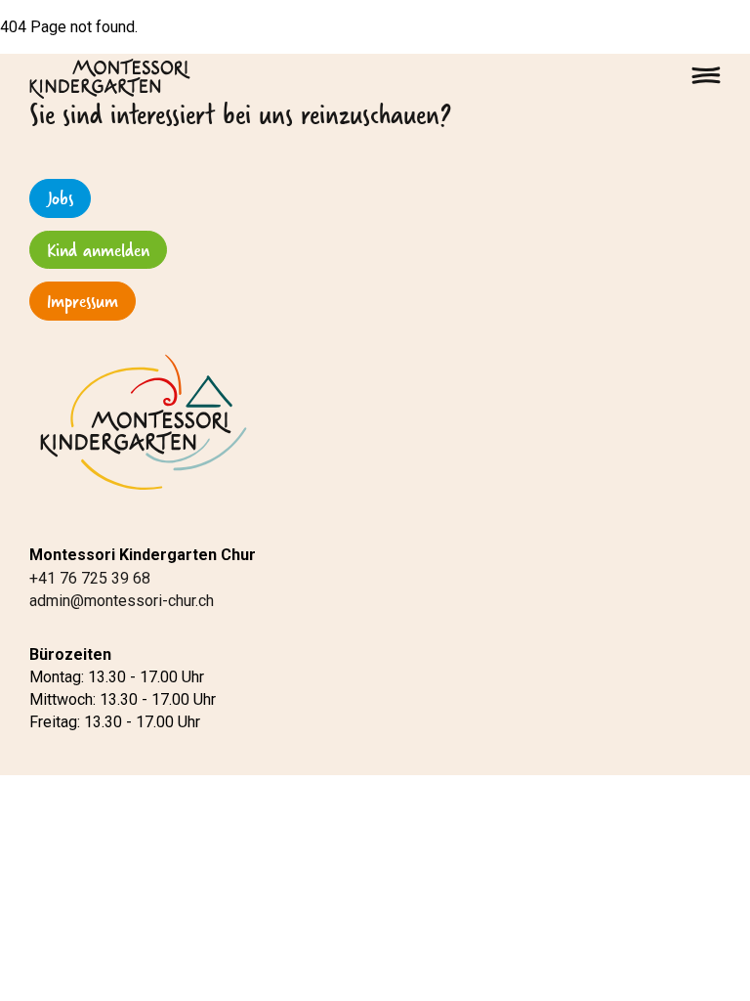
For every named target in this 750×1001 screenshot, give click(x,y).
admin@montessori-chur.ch (121, 600)
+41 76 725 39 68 (89, 578)
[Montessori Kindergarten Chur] (109, 77)
